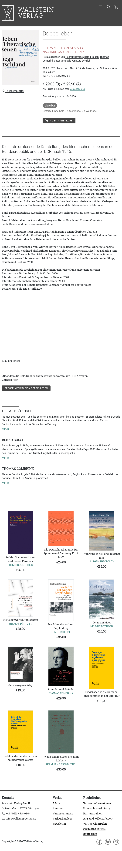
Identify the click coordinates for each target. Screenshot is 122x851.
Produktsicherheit (94, 828)
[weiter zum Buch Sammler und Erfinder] (61, 666)
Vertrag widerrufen (95, 823)
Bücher (57, 803)
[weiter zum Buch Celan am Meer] (101, 599)
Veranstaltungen (63, 813)
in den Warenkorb (60, 120)
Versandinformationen (97, 803)
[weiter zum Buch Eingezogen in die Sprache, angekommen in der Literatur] (101, 668)
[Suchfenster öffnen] (108, 7)
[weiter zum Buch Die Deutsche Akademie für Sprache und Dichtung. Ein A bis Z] (61, 528)
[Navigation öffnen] (100, 7)
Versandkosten (77, 88)
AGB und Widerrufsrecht (98, 818)
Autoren (58, 808)
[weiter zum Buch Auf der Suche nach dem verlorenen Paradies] (20, 532)
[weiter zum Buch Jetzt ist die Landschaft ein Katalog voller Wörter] (20, 731)
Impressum (90, 833)
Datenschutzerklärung (97, 808)
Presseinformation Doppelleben (26, 388)
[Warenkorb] (116, 7)
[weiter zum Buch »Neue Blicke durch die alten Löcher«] (61, 732)
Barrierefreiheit (92, 813)
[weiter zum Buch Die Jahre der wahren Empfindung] (61, 600)
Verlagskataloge (62, 818)
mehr (5, 429)
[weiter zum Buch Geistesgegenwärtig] (20, 664)
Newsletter (59, 823)
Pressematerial (14, 91)
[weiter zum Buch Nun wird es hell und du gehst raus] (101, 531)
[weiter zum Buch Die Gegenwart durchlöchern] (20, 598)
